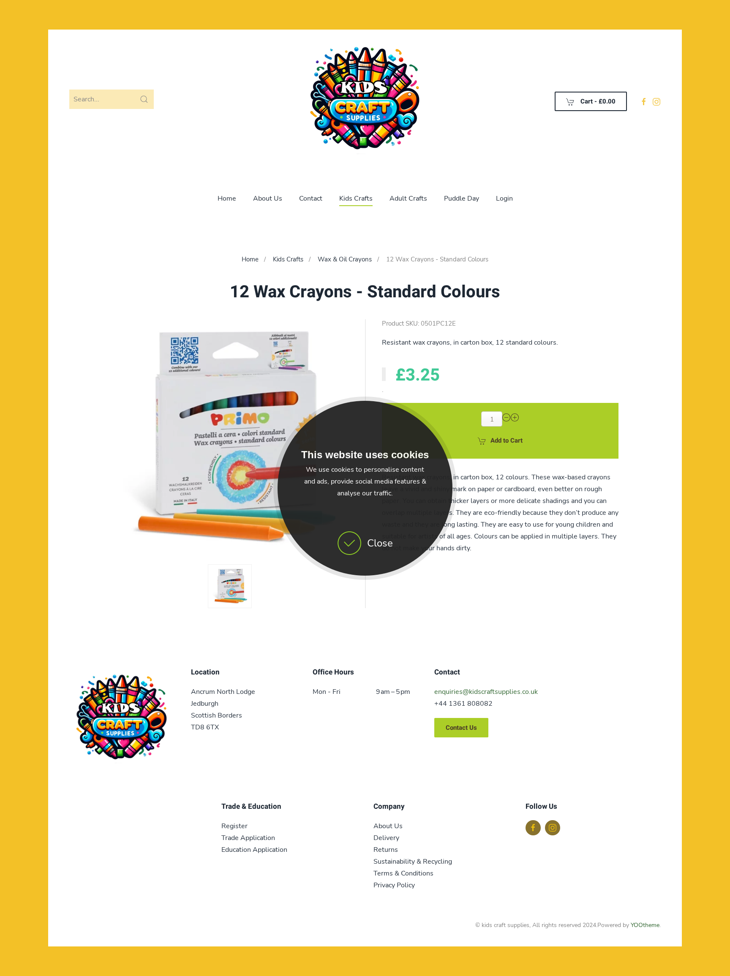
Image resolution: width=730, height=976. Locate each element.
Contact (310, 198)
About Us (267, 198)
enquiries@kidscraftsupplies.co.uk (486, 691)
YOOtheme (645, 925)
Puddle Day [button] (461, 198)
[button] (230, 586)
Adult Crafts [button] (408, 198)
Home (227, 198)
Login (504, 198)
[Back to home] (365, 101)
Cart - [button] (597, 101)
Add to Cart (506, 440)
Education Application (254, 849)
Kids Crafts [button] (356, 198)
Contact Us (461, 727)
